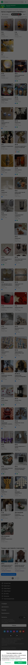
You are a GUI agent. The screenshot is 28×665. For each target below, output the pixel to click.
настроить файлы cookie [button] (16, 659)
